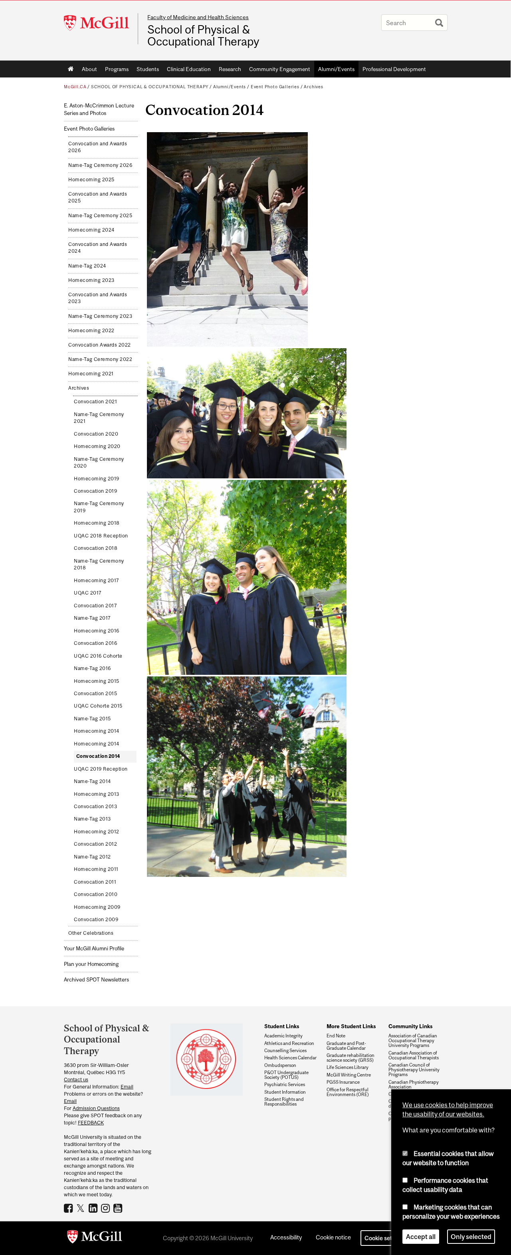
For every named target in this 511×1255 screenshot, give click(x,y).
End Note (336, 1035)
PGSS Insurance (343, 1082)
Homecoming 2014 (96, 731)
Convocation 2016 (95, 643)
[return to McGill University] (95, 1238)
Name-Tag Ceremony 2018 (99, 564)
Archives (313, 86)
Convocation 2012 (95, 844)
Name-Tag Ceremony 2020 (99, 462)
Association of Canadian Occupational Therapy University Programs (412, 1040)
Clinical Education (189, 69)
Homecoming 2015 (96, 681)
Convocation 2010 (95, 894)
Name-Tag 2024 (87, 266)
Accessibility (286, 1237)
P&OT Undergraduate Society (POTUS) (286, 1075)
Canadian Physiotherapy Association (413, 1084)
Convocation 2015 (95, 693)
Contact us (76, 1080)
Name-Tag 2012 (92, 857)
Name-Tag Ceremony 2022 (100, 359)
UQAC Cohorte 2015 (98, 706)
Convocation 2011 (95, 882)
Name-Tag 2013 (92, 819)
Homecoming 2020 (97, 446)
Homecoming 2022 (91, 330)
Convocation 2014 (98, 756)
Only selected (471, 1236)
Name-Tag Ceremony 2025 (100, 215)
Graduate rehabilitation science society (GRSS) (350, 1058)
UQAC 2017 (88, 593)
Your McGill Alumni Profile (94, 949)
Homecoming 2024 (91, 230)
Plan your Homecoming (91, 964)
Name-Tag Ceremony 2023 (100, 316)
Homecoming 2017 (96, 580)
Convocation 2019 (95, 491)
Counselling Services (285, 1050)
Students (148, 69)
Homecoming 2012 (96, 832)
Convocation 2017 (95, 606)
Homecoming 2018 (97, 523)
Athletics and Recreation (289, 1043)
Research (230, 69)
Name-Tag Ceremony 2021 (99, 418)
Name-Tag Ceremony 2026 (100, 165)
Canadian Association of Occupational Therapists (413, 1055)
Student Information (285, 1092)
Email (127, 1087)
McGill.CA (75, 86)
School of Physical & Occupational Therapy (203, 36)
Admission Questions (96, 1108)
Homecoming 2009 (97, 907)
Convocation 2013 (95, 806)
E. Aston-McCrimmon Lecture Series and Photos (99, 109)
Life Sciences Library (347, 1067)
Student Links (281, 1026)
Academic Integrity (283, 1035)
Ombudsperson (280, 1065)
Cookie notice (333, 1237)
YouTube (118, 1208)
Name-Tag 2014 (92, 781)
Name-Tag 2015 (92, 719)
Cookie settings (384, 1238)
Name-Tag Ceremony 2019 (99, 507)
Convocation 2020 (96, 434)
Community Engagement (279, 69)
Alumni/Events (336, 69)
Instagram (106, 1208)
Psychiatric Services (284, 1084)
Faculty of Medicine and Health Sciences (198, 17)
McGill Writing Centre (349, 1075)
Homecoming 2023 (91, 280)
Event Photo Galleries (275, 86)
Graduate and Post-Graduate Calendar (346, 1046)
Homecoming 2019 (96, 479)
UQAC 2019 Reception (101, 769)
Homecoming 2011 (96, 869)
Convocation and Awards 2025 (97, 197)
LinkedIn (94, 1208)
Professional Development (394, 69)
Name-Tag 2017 (92, 618)
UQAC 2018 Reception (101, 536)
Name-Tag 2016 (92, 668)
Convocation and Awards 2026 (97, 147)
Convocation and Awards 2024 (97, 248)
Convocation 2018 (95, 548)
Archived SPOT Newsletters (96, 980)
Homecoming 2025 (91, 179)
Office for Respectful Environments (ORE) (348, 1092)
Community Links (410, 1026)
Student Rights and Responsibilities (284, 1101)
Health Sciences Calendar (290, 1057)
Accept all (421, 1236)
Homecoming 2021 (91, 374)
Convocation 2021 (95, 401)
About (89, 69)
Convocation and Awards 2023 (97, 298)
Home (71, 69)
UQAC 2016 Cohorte (98, 656)
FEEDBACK (91, 1123)
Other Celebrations (90, 933)
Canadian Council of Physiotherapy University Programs (414, 1070)
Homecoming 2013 (96, 794)
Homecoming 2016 (96, 631)
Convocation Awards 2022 (99, 345)
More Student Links (351, 1026)
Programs (117, 69)
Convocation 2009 (96, 919)
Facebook (69, 1208)
